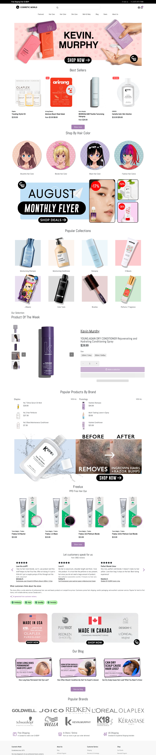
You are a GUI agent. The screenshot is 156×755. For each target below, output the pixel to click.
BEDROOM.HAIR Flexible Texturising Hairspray (91, 115)
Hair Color (63, 14)
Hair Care (52, 14)
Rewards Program (122, 753)
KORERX (114, 111)
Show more (78, 127)
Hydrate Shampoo (95, 403)
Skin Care (74, 14)
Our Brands (120, 750)
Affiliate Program (61, 753)
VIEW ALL (74, 399)
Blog (97, 14)
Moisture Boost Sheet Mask (55, 114)
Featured (41, 14)
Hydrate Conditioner (96, 422)
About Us (115, 14)
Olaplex (14, 111)
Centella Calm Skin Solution (122, 114)
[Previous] (15, 327)
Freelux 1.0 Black (51, 534)
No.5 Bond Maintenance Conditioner (36, 422)
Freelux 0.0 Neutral (18, 534)
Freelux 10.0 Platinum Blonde (89, 534)
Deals (105, 14)
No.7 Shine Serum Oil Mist (32, 403)
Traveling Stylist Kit (19, 114)
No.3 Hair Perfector (30, 412)
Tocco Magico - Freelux (18, 531)
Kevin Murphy (82, 111)
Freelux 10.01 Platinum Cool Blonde (124, 534)
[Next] (15, 367)
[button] (113, 375)
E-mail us (125, 2)
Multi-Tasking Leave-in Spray (99, 412)
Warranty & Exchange (93, 753)
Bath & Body (87, 14)
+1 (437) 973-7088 (137, 2)
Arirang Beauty (49, 111)
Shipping (89, 750)
